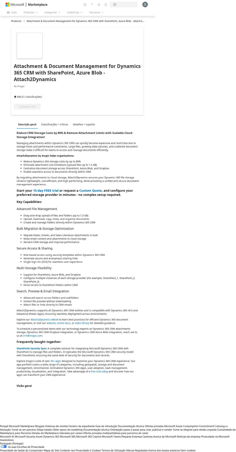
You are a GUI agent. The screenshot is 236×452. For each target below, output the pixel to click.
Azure (39, 436)
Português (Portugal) (11, 443)
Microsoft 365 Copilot (88, 436)
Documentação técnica (131, 426)
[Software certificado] (25, 91)
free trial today (99, 371)
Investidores (7, 440)
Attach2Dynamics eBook (44, 319)
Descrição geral (27, 124)
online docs (63, 323)
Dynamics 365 (51, 436)
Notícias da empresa (188, 436)
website (51, 323)
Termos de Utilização (113, 450)
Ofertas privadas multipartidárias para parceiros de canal (115, 433)
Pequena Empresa (131, 436)
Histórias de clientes (56, 426)
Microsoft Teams (111, 436)
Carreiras (148, 436)
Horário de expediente (82, 426)
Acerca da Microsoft (164, 436)
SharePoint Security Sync (31, 348)
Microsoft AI (7, 436)
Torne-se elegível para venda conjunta (194, 429)
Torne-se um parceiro (24, 429)
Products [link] (16, 21)
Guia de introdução (106, 426)
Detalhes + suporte (84, 124)
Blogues (39, 426)
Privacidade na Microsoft (215, 436)
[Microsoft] (15, 5)
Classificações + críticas (54, 124)
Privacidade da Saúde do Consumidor (21, 450)
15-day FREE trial (46, 190)
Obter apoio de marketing (68, 429)
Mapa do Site (51, 450)
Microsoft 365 (67, 436)
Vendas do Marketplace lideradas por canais (57, 433)
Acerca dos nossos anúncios (164, 450)
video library (82, 323)
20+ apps (55, 361)
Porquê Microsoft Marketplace (17, 426)
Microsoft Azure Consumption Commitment (189, 426)
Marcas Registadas (137, 450)
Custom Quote (90, 190)
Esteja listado (44, 429)
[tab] (28, 124)
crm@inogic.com (32, 335)
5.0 (19, 96)
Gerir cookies (188, 450)
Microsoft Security (25, 436)
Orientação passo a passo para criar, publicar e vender (141, 429)
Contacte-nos (67, 450)
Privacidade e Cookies (88, 450)
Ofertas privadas (154, 426)
